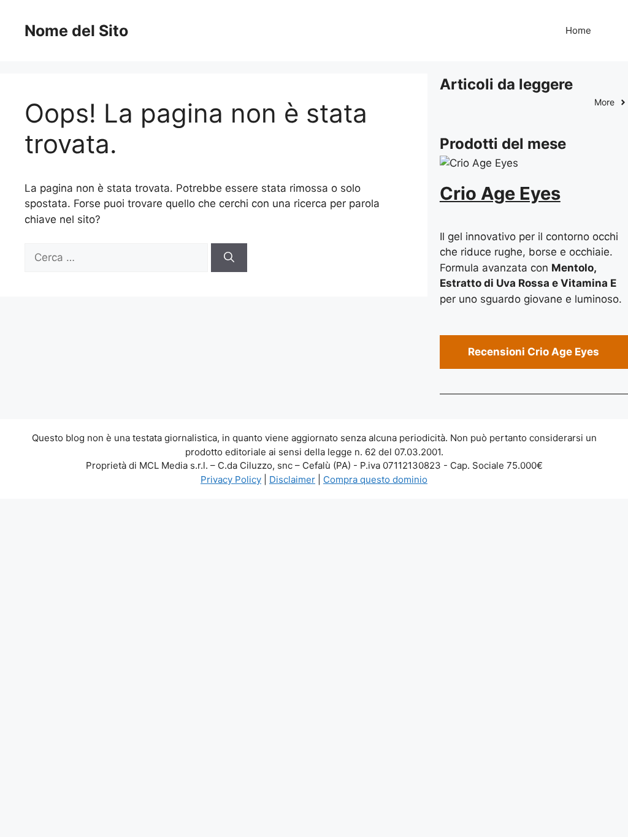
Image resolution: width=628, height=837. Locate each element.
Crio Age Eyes (500, 193)
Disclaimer (292, 479)
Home (578, 30)
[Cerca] (229, 258)
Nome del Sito (76, 30)
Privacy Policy (231, 479)
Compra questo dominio (375, 479)
